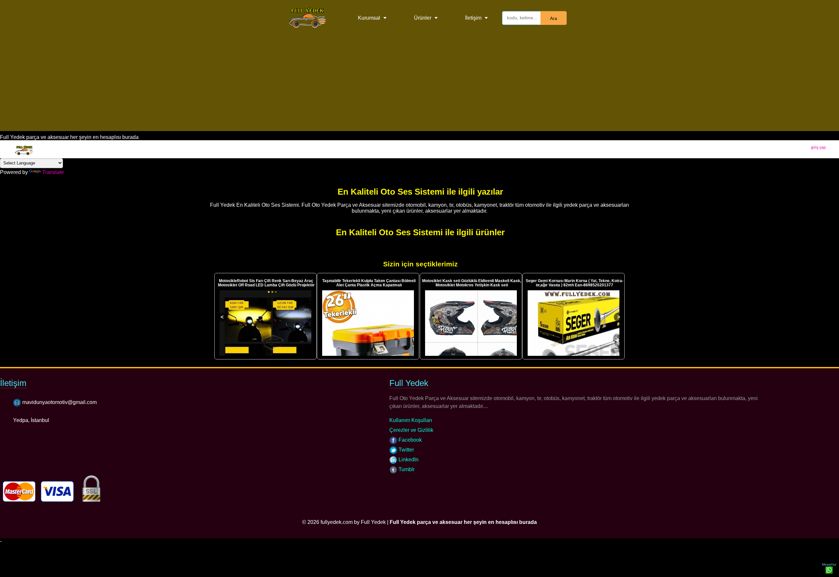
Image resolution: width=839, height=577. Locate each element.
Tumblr (406, 469)
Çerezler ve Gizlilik (411, 430)
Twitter (405, 449)
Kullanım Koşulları (410, 420)
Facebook (409, 440)
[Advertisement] (419, 85)
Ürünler (422, 18)
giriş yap (818, 147)
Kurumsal (369, 18)
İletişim (473, 18)
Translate (53, 172)
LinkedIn (408, 459)
